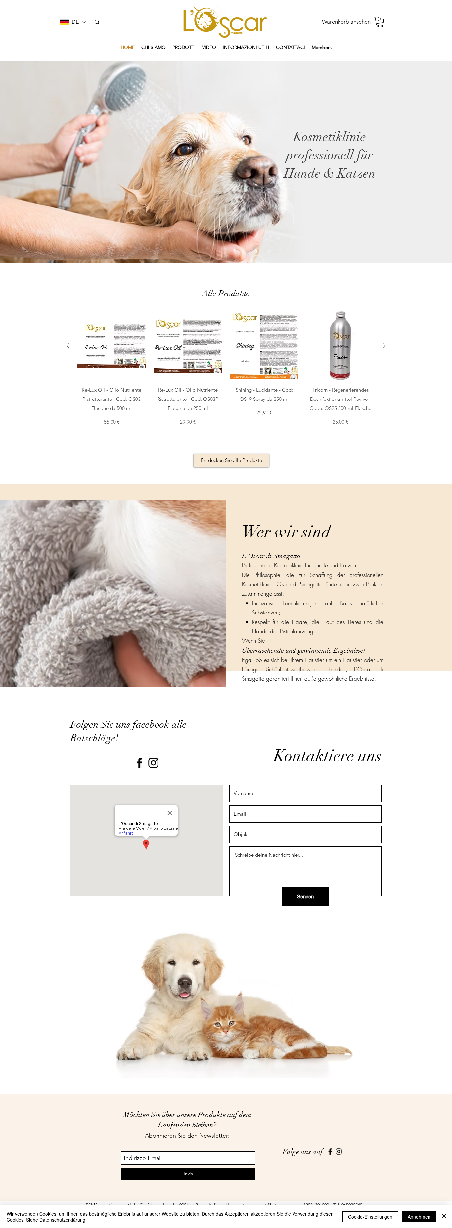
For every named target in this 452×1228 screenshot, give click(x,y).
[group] (226, 375)
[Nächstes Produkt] (384, 345)
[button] (379, 22)
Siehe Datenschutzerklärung (55, 1219)
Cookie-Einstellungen (370, 1216)
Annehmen (419, 1216)
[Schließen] (444, 1217)
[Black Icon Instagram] (153, 763)
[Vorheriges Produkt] (68, 345)
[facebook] (139, 763)
